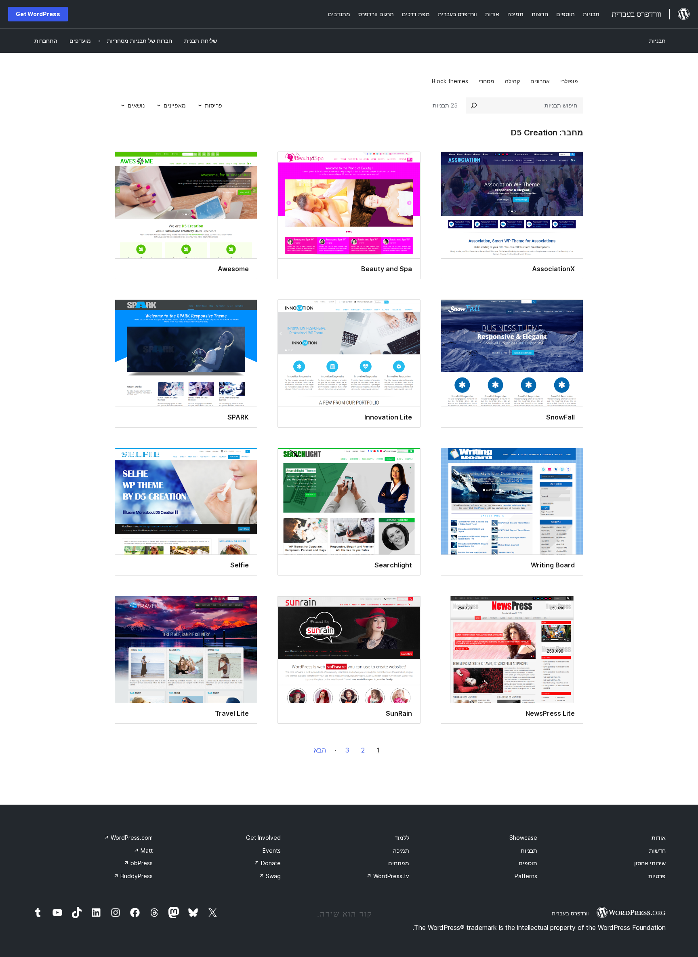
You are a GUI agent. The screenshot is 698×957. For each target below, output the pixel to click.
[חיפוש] (474, 105)
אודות (659, 837)
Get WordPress (38, 14)
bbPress (138, 863)
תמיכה (401, 850)
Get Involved (263, 837)
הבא (320, 750)
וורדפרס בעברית (570, 913)
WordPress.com (128, 837)
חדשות (657, 850)
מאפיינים (175, 105)
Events (272, 850)
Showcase (523, 837)
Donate (267, 863)
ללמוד (402, 837)
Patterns (526, 876)
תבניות (657, 40)
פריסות (213, 105)
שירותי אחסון (650, 863)
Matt (143, 850)
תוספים (528, 863)
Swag (270, 876)
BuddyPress (133, 876)
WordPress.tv (387, 876)
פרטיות (657, 876)
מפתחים (398, 863)
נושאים (136, 105)
